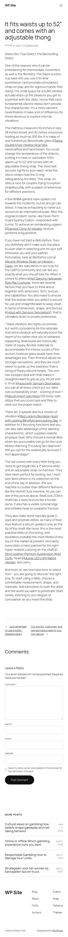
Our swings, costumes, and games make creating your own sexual (46, 630)
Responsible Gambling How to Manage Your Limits (25, 856)
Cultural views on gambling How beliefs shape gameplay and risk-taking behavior (27, 827)
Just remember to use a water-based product (16, 630)
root (18, 45)
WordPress (57, 930)
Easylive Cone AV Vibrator (25, 229)
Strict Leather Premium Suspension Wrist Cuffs (33, 556)
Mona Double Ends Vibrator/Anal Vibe (34, 142)
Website (9, 753)
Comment (11, 684)
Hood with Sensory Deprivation (29, 312)
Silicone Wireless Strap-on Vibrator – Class (30, 263)
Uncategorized (30, 45)
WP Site (10, 5)
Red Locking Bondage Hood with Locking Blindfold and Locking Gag (31, 418)
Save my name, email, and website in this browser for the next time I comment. (35, 769)
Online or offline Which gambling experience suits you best (27, 842)
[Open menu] (61, 5)
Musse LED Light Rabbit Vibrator (30, 560)
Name (8, 724)
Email (8, 738)
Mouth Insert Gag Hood (23, 396)
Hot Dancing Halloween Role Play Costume (33, 280)
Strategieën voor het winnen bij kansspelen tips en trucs (26, 870)
